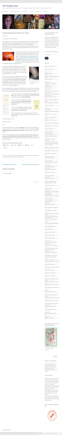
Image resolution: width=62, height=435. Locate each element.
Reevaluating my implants (49, 156)
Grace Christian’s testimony (50, 185)
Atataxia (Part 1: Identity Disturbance (51, 252)
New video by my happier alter (50, 272)
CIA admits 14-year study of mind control (52, 267)
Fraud (46, 89)
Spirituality (11, 156)
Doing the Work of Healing (49, 259)
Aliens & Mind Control (15, 11)
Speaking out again (48, 201)
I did (10, 63)
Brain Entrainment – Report (50, 269)
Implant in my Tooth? (48, 165)
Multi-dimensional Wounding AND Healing (31, 164)
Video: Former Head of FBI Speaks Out (52, 223)
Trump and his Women (49, 229)
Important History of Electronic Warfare (52, 195)
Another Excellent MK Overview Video (51, 207)
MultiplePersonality (21, 155)
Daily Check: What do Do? (49, 128)
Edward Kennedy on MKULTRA (50, 313)
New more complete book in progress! (52, 102)
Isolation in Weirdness (49, 131)
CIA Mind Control (48, 82)
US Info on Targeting (48, 188)
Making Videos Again (48, 194)
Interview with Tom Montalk (50, 232)
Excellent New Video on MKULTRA (51, 210)
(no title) (46, 74)
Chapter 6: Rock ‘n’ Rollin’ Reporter (51, 369)
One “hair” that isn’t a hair (49, 134)
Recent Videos (47, 189)
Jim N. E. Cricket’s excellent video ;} (51, 291)
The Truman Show (48, 88)
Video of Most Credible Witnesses (51, 226)
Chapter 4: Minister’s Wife (49, 368)
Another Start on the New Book (50, 306)
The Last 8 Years (48, 312)
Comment (35, 182)
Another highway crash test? (50, 157)
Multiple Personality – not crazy (50, 96)
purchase (13, 114)
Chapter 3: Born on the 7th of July (51, 366)
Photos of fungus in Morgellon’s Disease (52, 122)
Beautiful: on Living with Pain (50, 275)
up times (14, 156)
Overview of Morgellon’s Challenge (51, 136)
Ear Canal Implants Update (49, 166)
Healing (31, 11)
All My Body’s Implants (49, 160)
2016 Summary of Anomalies (50, 204)
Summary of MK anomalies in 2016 (51, 219)
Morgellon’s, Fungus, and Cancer (51, 120)
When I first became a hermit (50, 66)
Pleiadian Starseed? (48, 73)
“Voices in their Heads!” (49, 200)
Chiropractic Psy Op (48, 109)
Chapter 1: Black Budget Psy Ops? (51, 363)
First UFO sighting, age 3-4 (49, 69)
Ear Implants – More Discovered (50, 169)
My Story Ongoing (29, 155)
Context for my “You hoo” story (50, 114)
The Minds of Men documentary (50, 153)
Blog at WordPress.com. (6, 429)
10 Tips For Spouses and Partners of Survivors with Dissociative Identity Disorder (51, 250)
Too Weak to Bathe (48, 133)
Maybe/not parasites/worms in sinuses (52, 147)
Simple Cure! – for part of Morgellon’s (51, 125)
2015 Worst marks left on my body (51, 309)
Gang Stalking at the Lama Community (52, 287)
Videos (45, 11)
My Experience (38, 11)
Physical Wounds (35, 155)
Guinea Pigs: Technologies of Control (51, 300)
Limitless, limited (48, 240)
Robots (46, 71)
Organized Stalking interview (50, 237)
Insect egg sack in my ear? (49, 105)
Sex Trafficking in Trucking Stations (51, 245)
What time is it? (47, 316)
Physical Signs (24, 11)
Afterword (46, 371)
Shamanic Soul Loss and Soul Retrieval (52, 261)
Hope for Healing (15, 155)
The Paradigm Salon (10, 6)
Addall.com (22, 127)
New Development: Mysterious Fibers (51, 150)
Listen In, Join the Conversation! (51, 51)
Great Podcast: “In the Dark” (50, 178)
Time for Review (48, 168)
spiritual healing (5, 156)
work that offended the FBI (16, 63)
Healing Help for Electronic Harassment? (52, 297)
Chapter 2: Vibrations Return (50, 365)
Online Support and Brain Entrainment (52, 284)
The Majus (46, 290)
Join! (46, 58)
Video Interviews (48, 108)
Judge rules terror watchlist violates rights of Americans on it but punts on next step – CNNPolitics (51, 143)
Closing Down (47, 203)
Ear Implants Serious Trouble (50, 172)
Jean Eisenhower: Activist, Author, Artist (52, 385)
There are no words (48, 86)
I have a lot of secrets (49, 79)
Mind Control (5, 11)
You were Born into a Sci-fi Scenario (51, 162)
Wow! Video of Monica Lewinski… (9, 164)
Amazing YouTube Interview (50, 264)
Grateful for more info (49, 198)
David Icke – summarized (49, 318)
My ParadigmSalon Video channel (51, 390)
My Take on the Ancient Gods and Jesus (52, 111)
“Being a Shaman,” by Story (50, 235)
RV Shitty (46, 221)
